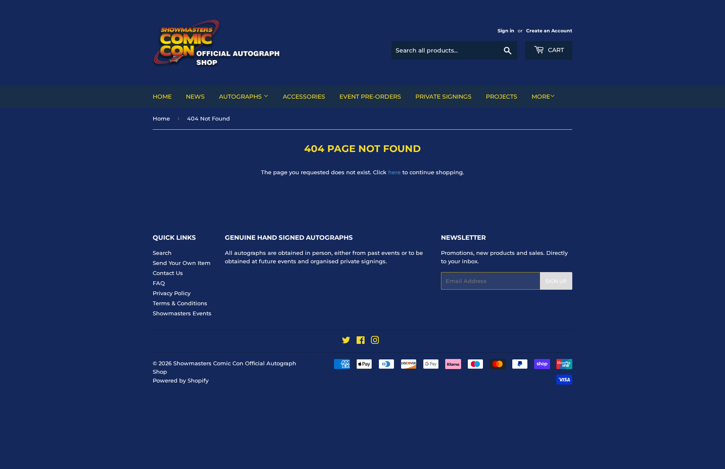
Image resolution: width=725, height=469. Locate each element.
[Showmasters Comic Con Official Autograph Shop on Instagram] (375, 341)
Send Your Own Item (182, 262)
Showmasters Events (182, 313)
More (541, 96)
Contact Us (168, 273)
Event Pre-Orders (370, 96)
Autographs (241, 96)
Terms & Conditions (180, 303)
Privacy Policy (171, 293)
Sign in (506, 31)
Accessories (304, 96)
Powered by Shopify (181, 380)
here (394, 172)
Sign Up (556, 281)
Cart (555, 50)
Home (162, 96)
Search (162, 252)
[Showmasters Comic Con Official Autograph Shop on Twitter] (346, 341)
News (195, 96)
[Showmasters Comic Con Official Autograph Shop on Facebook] (360, 341)
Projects (501, 96)
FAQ (159, 283)
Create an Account (549, 31)
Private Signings (443, 96)
